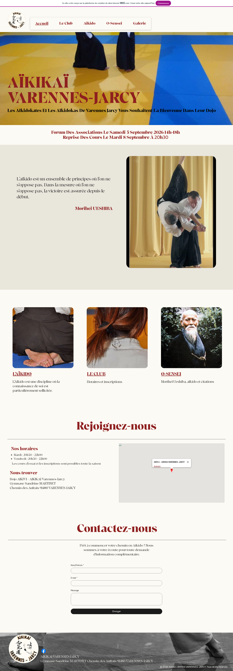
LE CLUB (96, 374)
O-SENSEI (171, 374)
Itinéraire (157, 466)
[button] (171, 470)
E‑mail (74, 578)
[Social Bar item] (43, 651)
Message (75, 590)
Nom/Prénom (77, 565)
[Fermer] (188, 462)
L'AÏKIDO (22, 374)
